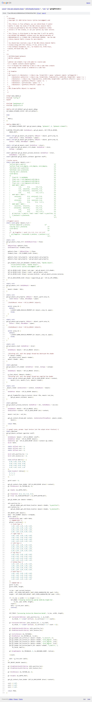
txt (84, 699)
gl (48, 9)
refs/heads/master (32, 9)
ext (44, 9)
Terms (21, 699)
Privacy (16, 699)
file (38, 13)
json (88, 699)
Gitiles (11, 699)
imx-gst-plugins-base (15, 9)
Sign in (88, 3)
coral (4, 9)
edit (43, 13)
